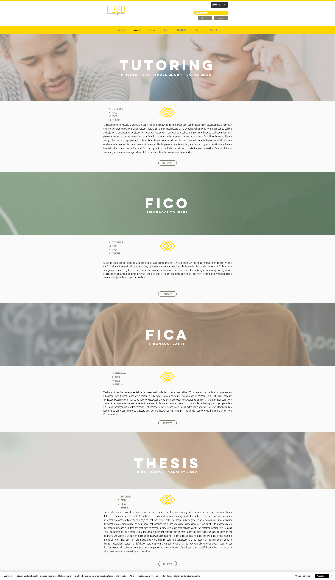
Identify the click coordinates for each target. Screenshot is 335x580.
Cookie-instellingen (303, 575)
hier (194, 410)
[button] (152, 30)
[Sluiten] (331, 576)
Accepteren (321, 575)
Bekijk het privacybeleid (190, 575)
